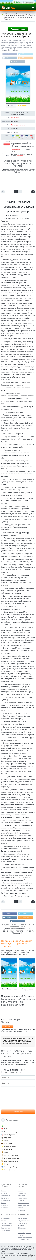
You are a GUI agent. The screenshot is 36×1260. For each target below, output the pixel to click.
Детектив (4, 1193)
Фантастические (6, 1223)
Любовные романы (10, 1129)
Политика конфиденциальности (25, 1236)
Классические (5, 1200)
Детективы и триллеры (11, 1132)
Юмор (6, 1164)
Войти (18, 2)
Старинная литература (11, 1161)
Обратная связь (23, 1239)
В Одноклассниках (26, 57)
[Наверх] (30, 1256)
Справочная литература (11, 1158)
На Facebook (9, 53)
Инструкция (20, 155)
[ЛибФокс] (8, 7)
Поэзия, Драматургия (10, 1170)
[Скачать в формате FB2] (13, 138)
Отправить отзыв (18, 1111)
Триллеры (4, 1205)
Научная (21, 1200)
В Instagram (9, 57)
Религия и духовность (11, 1155)
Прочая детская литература (20, 125)
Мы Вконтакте (17, 61)
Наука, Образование (10, 1135)
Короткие (4, 1221)
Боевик (3, 1191)
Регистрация (29, 2)
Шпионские (5, 1208)
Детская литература (10, 1146)
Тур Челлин (15, 118)
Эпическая (21, 1210)
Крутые (3, 1203)
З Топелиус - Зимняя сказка (26, 989)
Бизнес (6, 1152)
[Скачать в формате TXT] (22, 138)
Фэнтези (21, 1208)
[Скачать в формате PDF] (31, 138)
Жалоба (7, 144)
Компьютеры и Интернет (11, 1167)
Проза (6, 1140)
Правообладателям (24, 1233)
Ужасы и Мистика (24, 1205)
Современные (5, 1228)
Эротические (5, 1230)
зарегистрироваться (24, 1041)
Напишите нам (15, 149)
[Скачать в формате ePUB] (18, 138)
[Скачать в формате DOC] (27, 138)
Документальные (9, 1137)
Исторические (5, 1198)
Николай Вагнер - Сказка (9, 989)
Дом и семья (8, 1149)
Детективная (22, 1195)
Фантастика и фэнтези (11, 1126)
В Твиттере (24, 53)
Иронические (5, 1195)
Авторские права (18, 29)
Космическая (22, 1198)
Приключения (8, 1143)
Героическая (22, 1193)
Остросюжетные (6, 1225)
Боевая (20, 1191)
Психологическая (23, 1203)
